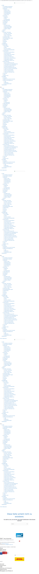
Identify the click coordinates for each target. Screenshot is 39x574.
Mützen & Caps (6, 178)
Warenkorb (3, 551)
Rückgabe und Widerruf (6, 571)
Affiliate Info (6, 82)
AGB (1, 566)
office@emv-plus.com (9, 544)
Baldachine (6, 185)
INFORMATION (4, 126)
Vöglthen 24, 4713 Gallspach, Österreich (7, 539)
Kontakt (2, 564)
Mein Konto (3, 549)
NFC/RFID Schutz (7, 25)
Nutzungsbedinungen (8, 83)
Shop (1, 548)
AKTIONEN (4, 76)
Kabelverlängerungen (8, 27)
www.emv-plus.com (5, 543)
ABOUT (3, 31)
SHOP (3, 5)
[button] (19, 87)
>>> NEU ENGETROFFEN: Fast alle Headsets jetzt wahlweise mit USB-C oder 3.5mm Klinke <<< (16, 0)
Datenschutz (3, 569)
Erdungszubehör (7, 19)
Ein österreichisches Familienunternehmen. (7, 542)
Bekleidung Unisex (7, 11)
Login (5, 81)
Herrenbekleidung (7, 13)
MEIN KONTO (4, 84)
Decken (5, 18)
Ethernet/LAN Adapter (8, 26)
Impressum (3, 565)
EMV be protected (5, 538)
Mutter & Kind (6, 14)
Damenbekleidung (7, 12)
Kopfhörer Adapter (7, 28)
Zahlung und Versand (6, 568)
